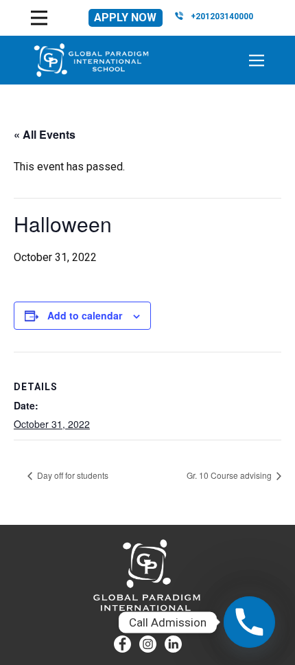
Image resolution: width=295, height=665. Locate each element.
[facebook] (122, 644)
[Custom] (173, 644)
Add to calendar (84, 315)
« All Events (44, 134)
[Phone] (249, 622)
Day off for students (71, 475)
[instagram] (147, 644)
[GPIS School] (91, 60)
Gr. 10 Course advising (230, 475)
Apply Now (125, 17)
